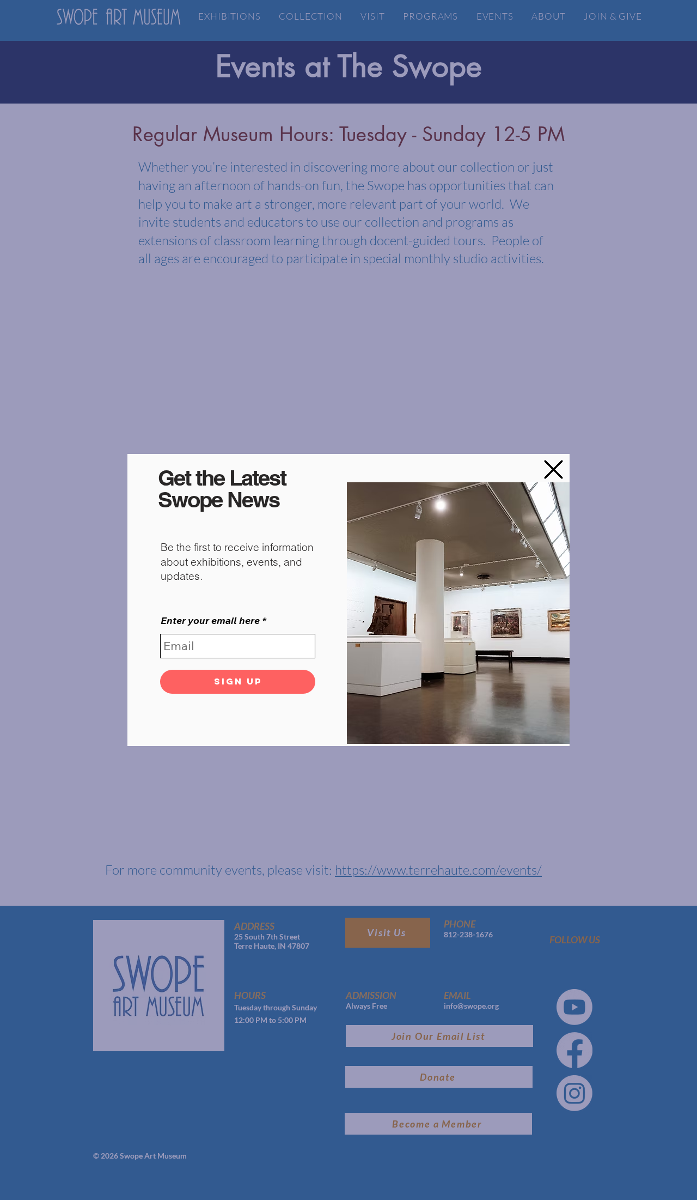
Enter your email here (210, 621)
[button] (553, 469)
